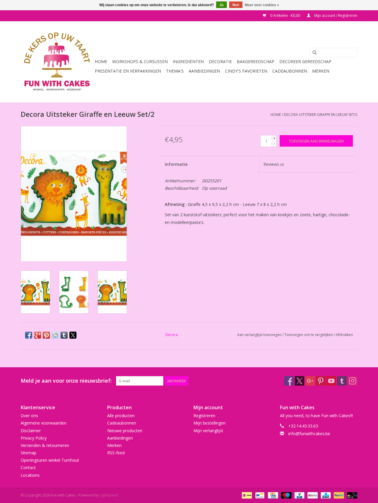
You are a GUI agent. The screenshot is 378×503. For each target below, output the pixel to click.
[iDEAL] (246, 494)
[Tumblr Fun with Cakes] (342, 381)
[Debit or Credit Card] (351, 494)
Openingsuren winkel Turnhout (50, 460)
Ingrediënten (188, 61)
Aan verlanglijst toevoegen (259, 334)
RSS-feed (116, 453)
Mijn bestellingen (209, 423)
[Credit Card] (272, 494)
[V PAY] (298, 494)
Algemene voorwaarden (43, 423)
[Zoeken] (314, 52)
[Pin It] (46, 335)
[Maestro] (285, 494)
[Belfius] (311, 494)
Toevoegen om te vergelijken (309, 334)
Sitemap (28, 453)
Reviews (273, 164)
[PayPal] (338, 494)
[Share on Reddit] (55, 335)
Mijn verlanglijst (208, 430)
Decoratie (220, 61)
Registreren (204, 415)
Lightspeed (109, 495)
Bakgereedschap (255, 61)
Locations (30, 475)
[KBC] (325, 494)
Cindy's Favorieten (246, 71)
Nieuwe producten (124, 430)
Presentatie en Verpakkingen (128, 71)
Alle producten (121, 415)
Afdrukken (344, 334)
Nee (235, 5)
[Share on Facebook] (28, 335)
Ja (221, 5)
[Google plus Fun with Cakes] (310, 381)
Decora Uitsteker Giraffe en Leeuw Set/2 (320, 114)
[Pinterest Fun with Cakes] (320, 381)
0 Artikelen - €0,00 (285, 15)
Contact (28, 467)
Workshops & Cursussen (140, 61)
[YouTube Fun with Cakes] (331, 381)
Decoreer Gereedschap (305, 61)
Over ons (29, 415)
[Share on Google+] (37, 335)
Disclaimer (31, 430)
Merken (320, 71)
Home (101, 61)
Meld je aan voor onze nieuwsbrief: (66, 381)
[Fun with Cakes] (57, 62)
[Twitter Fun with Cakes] (299, 381)
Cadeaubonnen (289, 71)
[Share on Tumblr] (64, 335)
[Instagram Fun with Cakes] (352, 381)
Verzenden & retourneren (45, 445)
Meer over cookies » (262, 5)
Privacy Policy (34, 438)
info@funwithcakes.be (309, 433)
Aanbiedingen (204, 71)
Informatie (176, 164)
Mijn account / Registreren (335, 15)
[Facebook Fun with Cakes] (289, 381)
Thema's (175, 71)
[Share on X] (72, 335)
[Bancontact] (259, 494)
